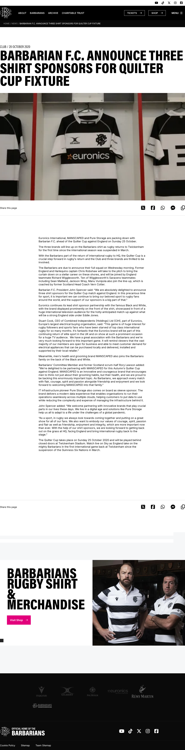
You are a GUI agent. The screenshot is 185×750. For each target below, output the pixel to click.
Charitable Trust (73, 13)
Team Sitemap (43, 745)
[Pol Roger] (92, 691)
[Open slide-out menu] (177, 13)
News (15, 23)
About (22, 13)
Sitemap (25, 745)
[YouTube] (156, 3)
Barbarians (37, 13)
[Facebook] (181, 3)
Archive (53, 13)
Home (6, 23)
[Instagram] (175, 3)
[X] (169, 3)
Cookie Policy (7, 745)
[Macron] (42, 691)
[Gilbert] (67, 691)
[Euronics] (118, 691)
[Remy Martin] (143, 691)
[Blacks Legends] (42, 706)
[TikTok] (163, 3)
